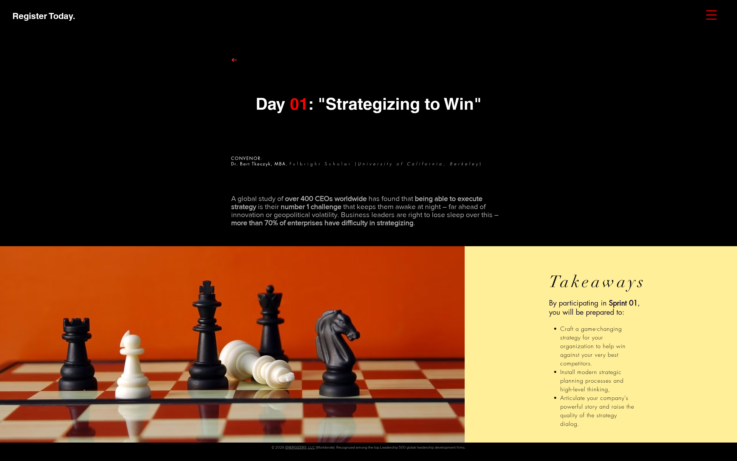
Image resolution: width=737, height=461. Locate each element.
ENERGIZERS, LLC (300, 447)
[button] (711, 15)
